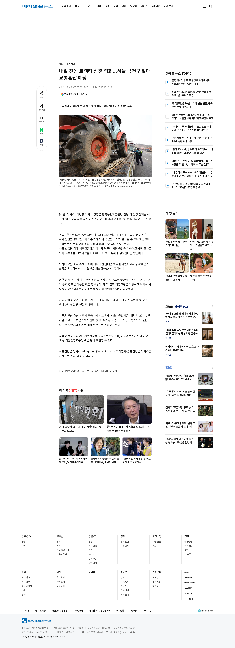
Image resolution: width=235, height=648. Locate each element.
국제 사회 (61, 586)
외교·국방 (188, 554)
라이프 (144, 6)
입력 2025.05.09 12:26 (77, 87)
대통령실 (188, 541)
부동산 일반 (62, 554)
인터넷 (91, 554)
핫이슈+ (156, 586)
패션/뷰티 (125, 581)
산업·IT (89, 6)
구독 (41, 134)
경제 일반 (125, 541)
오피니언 (155, 6)
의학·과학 (93, 563)
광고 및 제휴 (40, 610)
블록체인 (92, 558)
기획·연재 (169, 6)
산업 (90, 541)
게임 (90, 550)
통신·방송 (93, 545)
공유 (41, 97)
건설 (58, 545)
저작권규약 (78, 610)
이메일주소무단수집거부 (99, 610)
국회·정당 (188, 545)
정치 (107, 6)
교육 (23, 590)
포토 (186, 571)
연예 (122, 577)
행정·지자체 (27, 586)
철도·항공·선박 (63, 550)
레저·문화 (125, 594)
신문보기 (188, 599)
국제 (124, 6)
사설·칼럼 (157, 541)
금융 (23, 541)
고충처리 (134, 610)
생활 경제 (125, 545)
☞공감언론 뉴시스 (70, 351)
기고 (154, 545)
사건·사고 (70, 63)
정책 (58, 541)
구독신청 (120, 610)
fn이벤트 (188, 588)
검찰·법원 (26, 581)
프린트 (41, 121)
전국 (23, 594)
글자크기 (41, 110)
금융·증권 (66, 6)
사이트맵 (147, 610)
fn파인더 (156, 577)
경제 (99, 6)
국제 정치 (61, 581)
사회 (116, 6)
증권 (23, 545)
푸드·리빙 (125, 590)
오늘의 (176, 307)
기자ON (188, 593)
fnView (188, 577)
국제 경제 (61, 577)
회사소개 (25, 610)
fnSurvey (189, 582)
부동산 (78, 6)
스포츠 (123, 586)
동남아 (133, 6)
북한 (186, 550)
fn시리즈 (156, 581)
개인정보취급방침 (59, 610)
